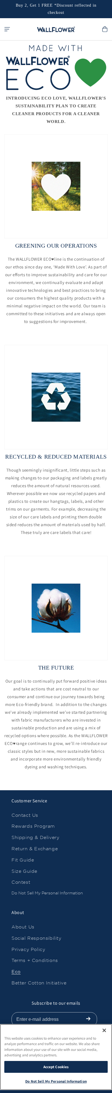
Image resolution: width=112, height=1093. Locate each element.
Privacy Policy (28, 949)
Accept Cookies (56, 1066)
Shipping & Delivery (35, 837)
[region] (56, 1057)
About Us (22, 926)
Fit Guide (22, 859)
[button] (7, 29)
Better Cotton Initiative (38, 982)
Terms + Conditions (34, 960)
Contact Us (24, 815)
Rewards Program (33, 826)
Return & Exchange (34, 848)
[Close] (104, 1030)
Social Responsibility (36, 938)
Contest (20, 882)
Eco (16, 971)
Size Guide (24, 871)
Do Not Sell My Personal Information (47, 893)
